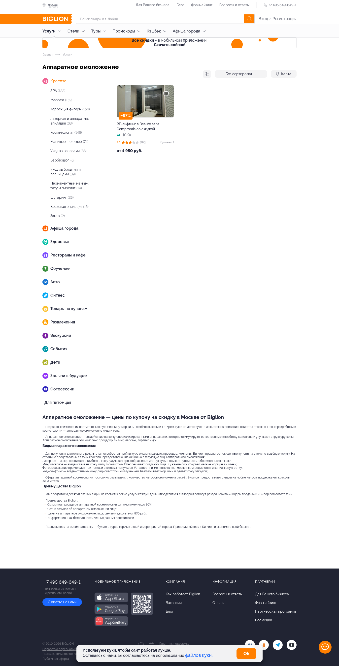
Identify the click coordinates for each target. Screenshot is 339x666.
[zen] (292, 645)
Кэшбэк (154, 31)
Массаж (61, 100)
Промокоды (123, 31)
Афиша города (186, 31)
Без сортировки (239, 74)
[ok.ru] (264, 645)
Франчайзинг (201, 5)
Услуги (49, 31)
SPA (57, 91)
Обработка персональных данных (66, 649)
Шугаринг (62, 197)
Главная (47, 54)
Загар (57, 216)
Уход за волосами (68, 151)
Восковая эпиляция (69, 207)
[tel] (278, 645)
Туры (96, 31)
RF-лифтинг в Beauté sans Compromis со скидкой (138, 126)
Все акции (263, 620)
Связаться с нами (62, 602)
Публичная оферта (55, 659)
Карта (286, 74)
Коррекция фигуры (70, 109)
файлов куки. (199, 655)
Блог (180, 5)
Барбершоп (62, 160)
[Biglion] (57, 19)
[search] (249, 18)
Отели (73, 31)
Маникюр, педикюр (69, 142)
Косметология (66, 132)
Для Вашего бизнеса (153, 5)
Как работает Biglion (183, 594)
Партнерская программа (276, 611)
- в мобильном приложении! (169, 42)
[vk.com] (250, 645)
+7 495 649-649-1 (283, 5)
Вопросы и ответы (234, 5)
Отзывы (218, 603)
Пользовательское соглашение (64, 654)
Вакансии (174, 603)
